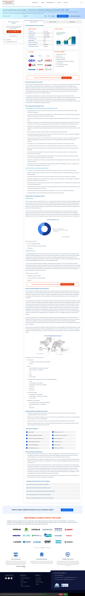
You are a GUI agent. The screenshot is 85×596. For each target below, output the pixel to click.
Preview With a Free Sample (67, 284)
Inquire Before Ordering (75, 16)
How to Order (38, 578)
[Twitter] (9, 578)
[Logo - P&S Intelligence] (8, 3)
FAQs (22, 584)
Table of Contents (52, 21)
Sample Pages (72, 21)
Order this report (63, 16)
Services (42, 2)
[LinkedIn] (11, 578)
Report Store (35, 2)
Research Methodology (25, 578)
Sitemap (37, 584)
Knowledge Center (50, 2)
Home (4, 6)
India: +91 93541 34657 (59, 575)
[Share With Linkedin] (53, 16)
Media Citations (24, 582)
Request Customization (67, 510)
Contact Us (65, 2)
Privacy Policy (38, 580)
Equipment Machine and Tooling (26, 6)
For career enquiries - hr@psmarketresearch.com (64, 579)
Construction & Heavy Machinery (12, 6)
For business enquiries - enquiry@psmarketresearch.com (66, 577)
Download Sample (14, 31)
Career (22, 580)
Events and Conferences (25, 586)
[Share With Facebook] (49, 16)
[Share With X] (51, 16)
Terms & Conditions (39, 582)
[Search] (81, 2)
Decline (61, 594)
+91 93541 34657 (8, 39)
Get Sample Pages (66, 77)
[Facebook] (6, 578)
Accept (65, 594)
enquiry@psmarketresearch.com (11, 41)
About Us (59, 2)
